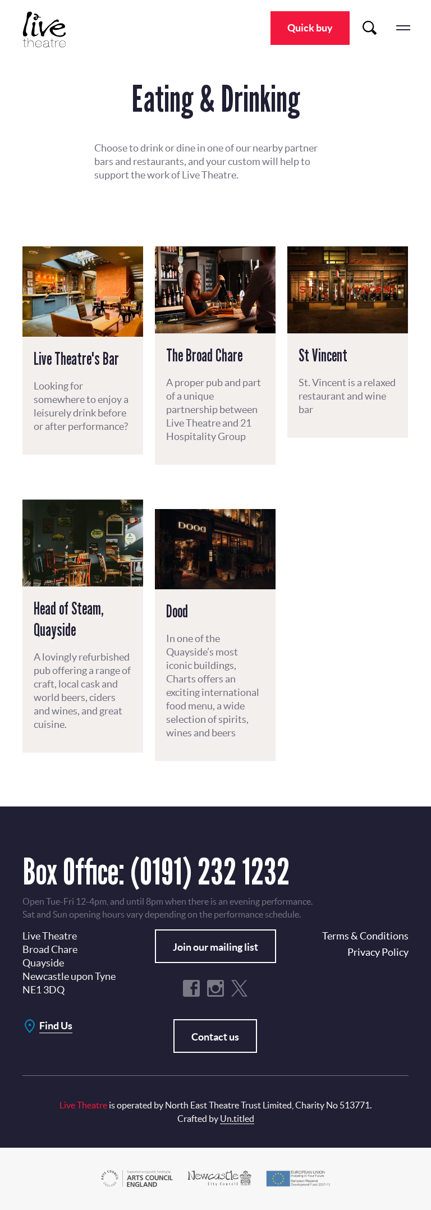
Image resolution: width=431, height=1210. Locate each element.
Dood (177, 611)
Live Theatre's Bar (76, 359)
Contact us (215, 1037)
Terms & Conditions (365, 936)
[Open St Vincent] (347, 289)
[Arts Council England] (137, 1178)
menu (403, 28)
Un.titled (237, 1118)
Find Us (55, 1026)
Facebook (191, 988)
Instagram (215, 988)
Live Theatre (50, 29)
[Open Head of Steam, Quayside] (82, 542)
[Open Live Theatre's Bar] (82, 291)
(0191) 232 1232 (210, 871)
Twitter (239, 988)
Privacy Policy (378, 952)
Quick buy (310, 28)
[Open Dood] (215, 549)
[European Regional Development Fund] (297, 1178)
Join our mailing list (215, 947)
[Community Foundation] (219, 1178)
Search (369, 28)
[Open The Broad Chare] (215, 289)
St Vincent (323, 355)
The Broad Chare (204, 355)
